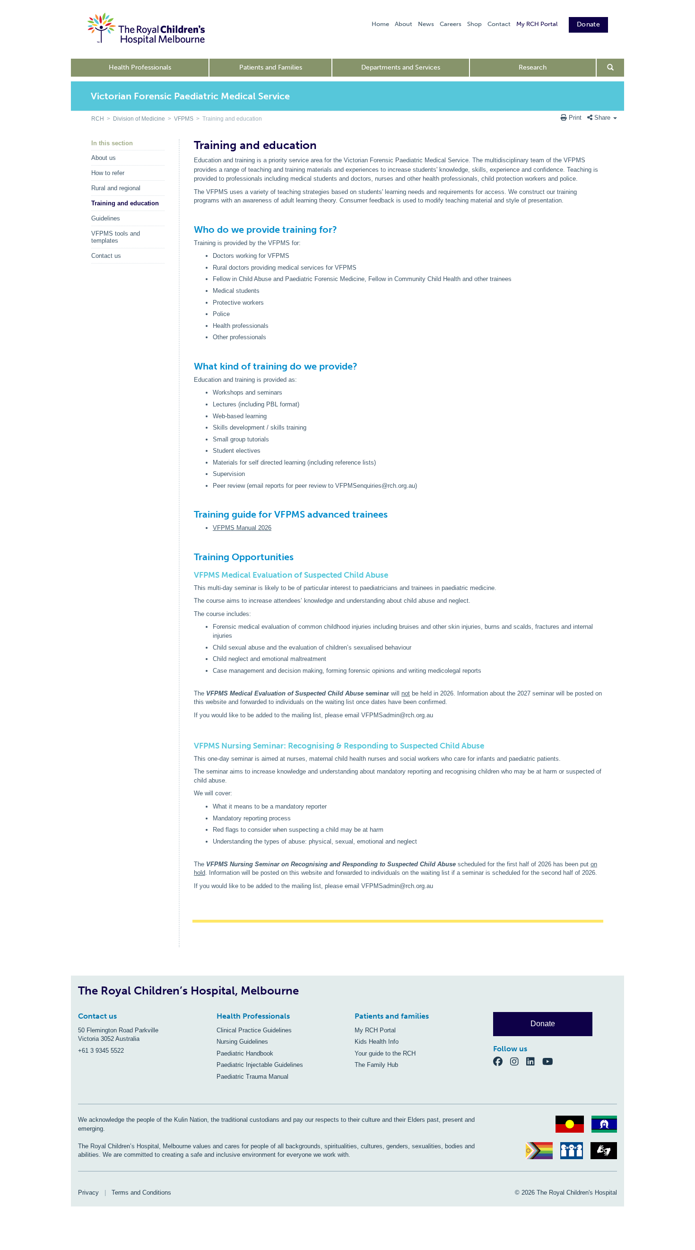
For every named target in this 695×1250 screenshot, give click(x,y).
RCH (97, 118)
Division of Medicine (139, 118)
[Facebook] (501, 1061)
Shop (474, 23)
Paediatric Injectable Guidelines (260, 1064)
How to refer (107, 172)
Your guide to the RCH (385, 1053)
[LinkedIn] (534, 1061)
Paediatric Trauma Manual (252, 1076)
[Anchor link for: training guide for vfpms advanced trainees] (189, 504)
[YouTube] (550, 1061)
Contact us (106, 255)
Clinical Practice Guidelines (254, 1030)
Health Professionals (140, 67)
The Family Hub (376, 1064)
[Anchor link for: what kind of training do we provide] (189, 356)
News (426, 23)
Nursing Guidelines (242, 1041)
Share (602, 117)
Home (380, 23)
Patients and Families (270, 67)
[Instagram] (518, 1061)
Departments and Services (400, 67)
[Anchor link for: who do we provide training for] (189, 219)
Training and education (125, 203)
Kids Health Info (377, 1041)
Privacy (88, 1192)
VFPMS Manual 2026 (242, 527)
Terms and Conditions (141, 1192)
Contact (499, 23)
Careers (450, 23)
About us (103, 157)
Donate (588, 24)
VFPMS (183, 118)
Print (575, 117)
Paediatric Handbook (245, 1053)
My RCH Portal (536, 23)
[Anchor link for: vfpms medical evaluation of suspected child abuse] (190, 575)
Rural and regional (115, 188)
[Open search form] (611, 68)
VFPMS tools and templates (115, 237)
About (403, 23)
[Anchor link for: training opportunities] (189, 546)
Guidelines (105, 218)
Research (533, 67)
